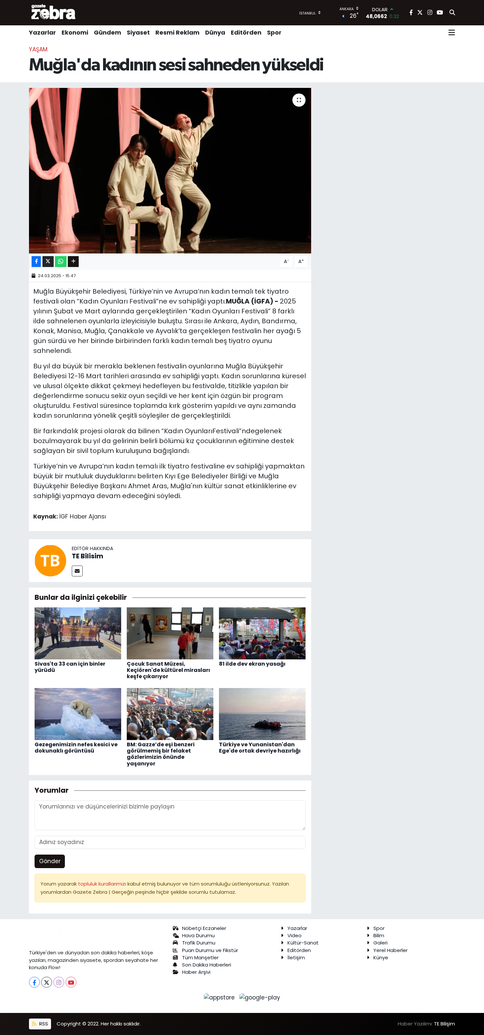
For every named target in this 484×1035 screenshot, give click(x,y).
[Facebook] (34, 982)
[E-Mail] (77, 571)
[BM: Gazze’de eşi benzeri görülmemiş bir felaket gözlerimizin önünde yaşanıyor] (170, 714)
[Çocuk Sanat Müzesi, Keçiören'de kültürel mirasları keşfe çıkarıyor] (170, 633)
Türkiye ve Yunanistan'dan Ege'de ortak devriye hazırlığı (260, 748)
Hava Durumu (198, 935)
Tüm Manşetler (200, 957)
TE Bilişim (444, 1023)
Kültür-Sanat (303, 942)
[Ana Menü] (451, 32)
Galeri (380, 942)
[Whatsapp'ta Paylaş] (61, 261)
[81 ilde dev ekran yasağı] (262, 633)
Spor (274, 32)
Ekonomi (75, 32)
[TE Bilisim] (50, 560)
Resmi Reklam (177, 32)
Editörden (246, 32)
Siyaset (138, 32)
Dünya (215, 32)
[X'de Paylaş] (48, 261)
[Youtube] (71, 982)
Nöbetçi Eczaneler (204, 928)
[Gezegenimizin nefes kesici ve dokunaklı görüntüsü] (78, 714)
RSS (43, 1023)
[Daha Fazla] (73, 261)
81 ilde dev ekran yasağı (252, 664)
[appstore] (220, 997)
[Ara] (452, 13)
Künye (380, 957)
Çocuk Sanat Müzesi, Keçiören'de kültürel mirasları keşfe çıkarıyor (168, 670)
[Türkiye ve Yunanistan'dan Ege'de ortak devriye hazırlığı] (262, 714)
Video (294, 935)
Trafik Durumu (198, 942)
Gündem (107, 32)
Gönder (50, 861)
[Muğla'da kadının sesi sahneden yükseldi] (170, 170)
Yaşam (38, 49)
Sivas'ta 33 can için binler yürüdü (70, 667)
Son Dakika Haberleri (206, 964)
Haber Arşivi (196, 972)
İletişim (296, 957)
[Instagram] (58, 982)
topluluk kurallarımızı (102, 883)
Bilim (378, 935)
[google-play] (260, 997)
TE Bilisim (87, 556)
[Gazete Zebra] (53, 12)
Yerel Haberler (390, 950)
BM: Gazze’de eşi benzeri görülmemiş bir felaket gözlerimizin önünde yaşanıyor (161, 754)
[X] (46, 982)
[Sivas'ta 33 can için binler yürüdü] (78, 633)
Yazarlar (42, 32)
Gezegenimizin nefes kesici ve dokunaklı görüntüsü (76, 748)
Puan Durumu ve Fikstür (210, 950)
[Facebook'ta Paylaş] (36, 261)
